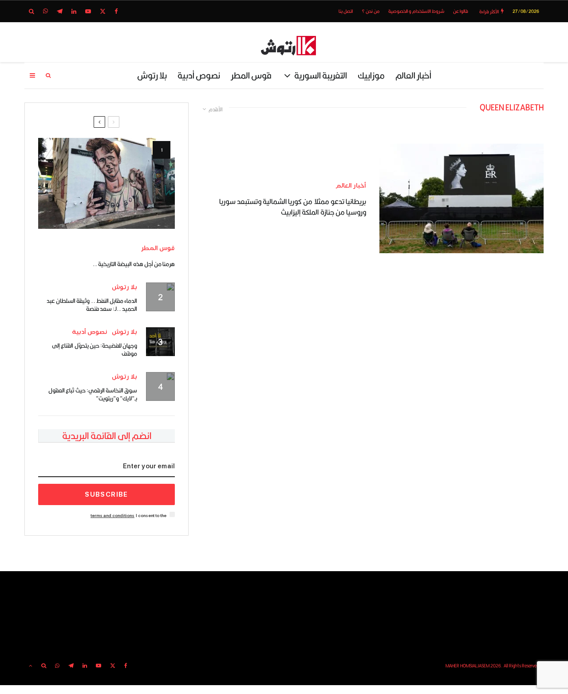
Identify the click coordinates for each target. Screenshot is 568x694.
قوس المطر (251, 75)
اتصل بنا (346, 11)
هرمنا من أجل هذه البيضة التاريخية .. (134, 264)
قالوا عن (460, 11)
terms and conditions (112, 515)
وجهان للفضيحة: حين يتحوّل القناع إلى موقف (94, 349)
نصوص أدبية (199, 75)
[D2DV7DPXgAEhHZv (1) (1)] (106, 183)
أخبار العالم (413, 75)
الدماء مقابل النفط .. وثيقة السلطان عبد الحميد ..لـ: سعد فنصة (92, 305)
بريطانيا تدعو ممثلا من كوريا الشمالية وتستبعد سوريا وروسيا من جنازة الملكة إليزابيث (292, 207)
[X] (102, 11)
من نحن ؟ (370, 11)
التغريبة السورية (320, 75)
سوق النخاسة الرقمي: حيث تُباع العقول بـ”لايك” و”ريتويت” (92, 394)
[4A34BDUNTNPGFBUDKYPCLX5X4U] (461, 198)
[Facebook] (116, 11)
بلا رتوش (152, 75)
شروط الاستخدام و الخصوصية (416, 11)
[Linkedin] (74, 11)
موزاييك (371, 75)
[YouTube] (88, 11)
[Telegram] (59, 11)
